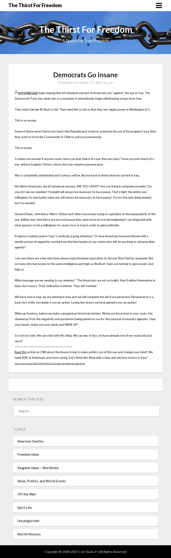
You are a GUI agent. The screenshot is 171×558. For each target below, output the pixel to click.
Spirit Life (24, 508)
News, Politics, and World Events (41, 481)
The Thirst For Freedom (35, 5)
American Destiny (30, 441)
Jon (110, 82)
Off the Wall (26, 494)
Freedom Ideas (28, 454)
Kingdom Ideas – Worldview (38, 468)
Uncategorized (28, 521)
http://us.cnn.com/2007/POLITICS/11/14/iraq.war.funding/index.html (50, 363)
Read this (21, 352)
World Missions (29, 534)
